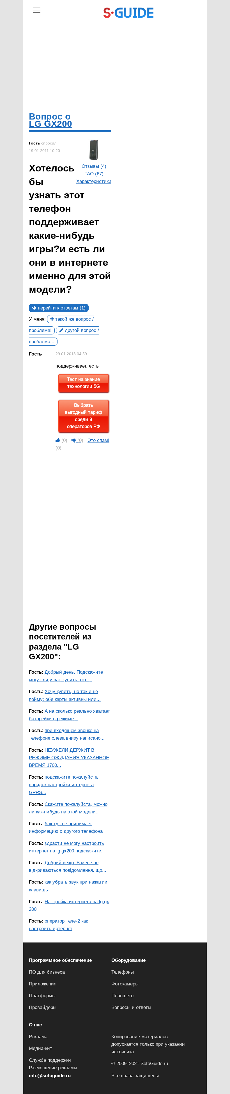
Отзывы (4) (94, 166)
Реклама (38, 1036)
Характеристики (93, 181)
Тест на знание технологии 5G (83, 383)
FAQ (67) (94, 173)
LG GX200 (50, 124)
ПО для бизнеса (47, 972)
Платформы (42, 995)
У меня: (37, 319)
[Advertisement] (115, 59)
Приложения (42, 984)
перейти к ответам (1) (61, 308)
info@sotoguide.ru (50, 1075)
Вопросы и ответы (131, 1007)
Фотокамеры (125, 984)
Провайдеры (42, 1007)
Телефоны (122, 972)
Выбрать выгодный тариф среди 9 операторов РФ (83, 416)
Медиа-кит (40, 1048)
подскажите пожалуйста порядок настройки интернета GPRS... (63, 784)
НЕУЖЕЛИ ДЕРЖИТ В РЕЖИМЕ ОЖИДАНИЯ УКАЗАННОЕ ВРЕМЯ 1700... (69, 757)
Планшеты (122, 995)
